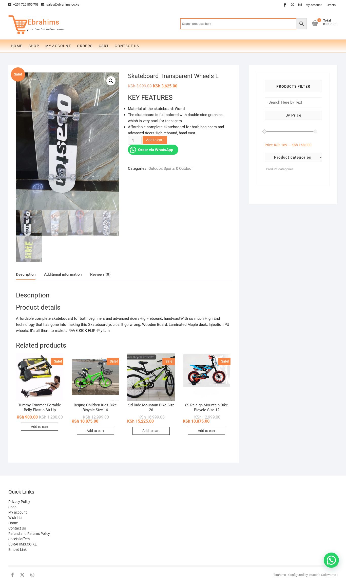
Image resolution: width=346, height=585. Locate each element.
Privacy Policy (19, 502)
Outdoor (155, 168)
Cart (104, 46)
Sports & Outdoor (178, 168)
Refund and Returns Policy (29, 534)
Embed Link (17, 550)
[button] (111, 80)
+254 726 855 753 (25, 4)
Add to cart (155, 140)
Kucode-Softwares (322, 575)
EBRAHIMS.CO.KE (22, 544)
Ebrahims (43, 22)
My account (314, 5)
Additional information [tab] (63, 274)
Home (17, 46)
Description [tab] (25, 274)
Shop (34, 46)
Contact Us (127, 46)
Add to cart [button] (39, 427)
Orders (331, 5)
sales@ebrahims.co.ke (62, 4)
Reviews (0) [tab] (100, 274)
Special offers (19, 539)
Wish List (15, 518)
